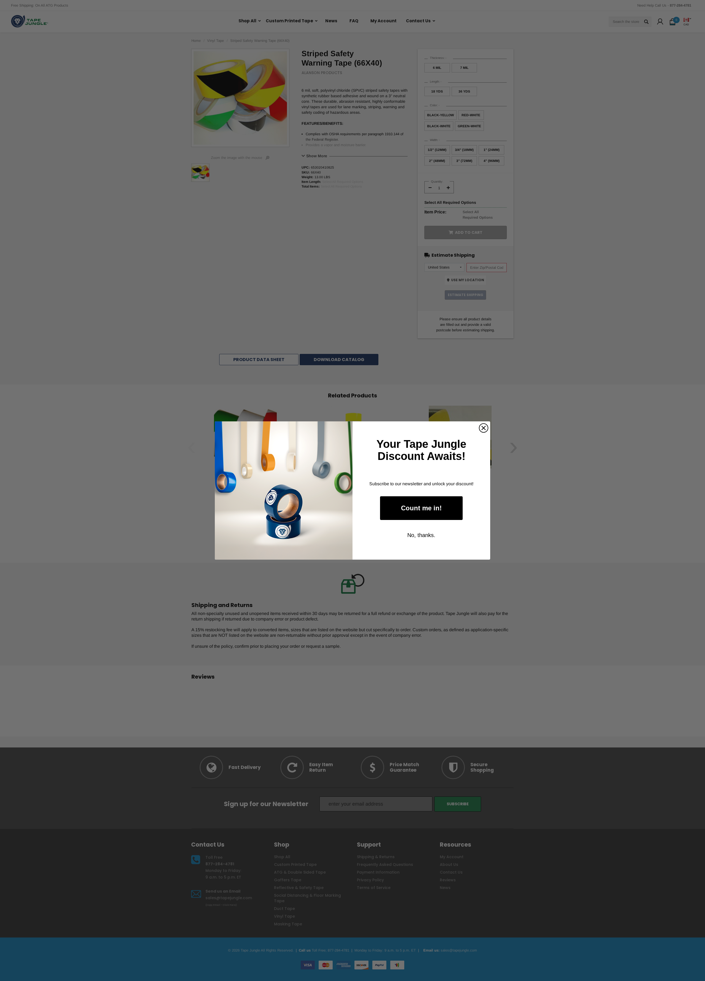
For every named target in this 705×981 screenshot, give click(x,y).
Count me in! (421, 508)
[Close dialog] (483, 428)
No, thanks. (421, 535)
